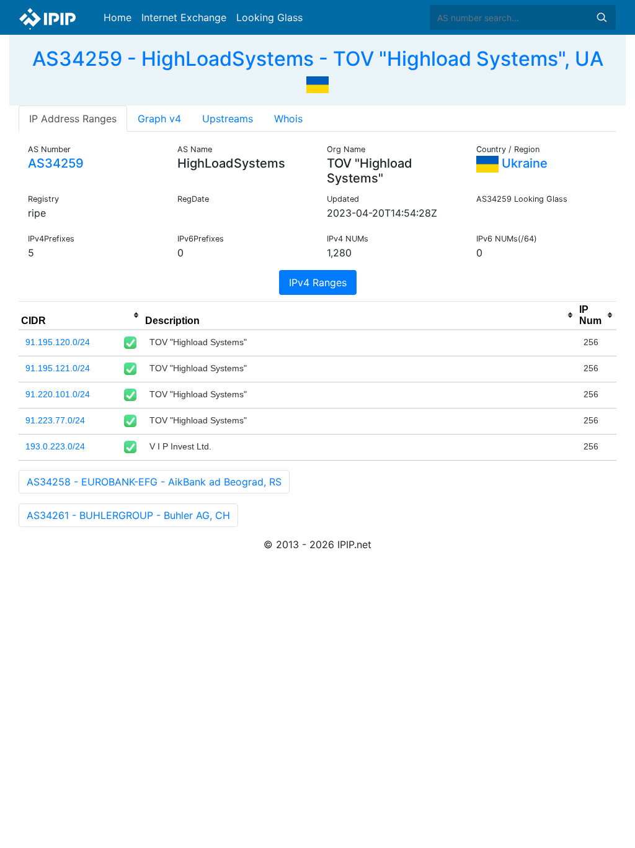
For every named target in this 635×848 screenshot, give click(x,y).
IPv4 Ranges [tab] (318, 282)
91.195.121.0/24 (57, 368)
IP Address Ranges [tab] (73, 118)
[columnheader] (81, 315)
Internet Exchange (183, 17)
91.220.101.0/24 (57, 394)
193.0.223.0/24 (55, 446)
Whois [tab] (288, 118)
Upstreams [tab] (227, 118)
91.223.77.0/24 (55, 420)
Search (601, 17)
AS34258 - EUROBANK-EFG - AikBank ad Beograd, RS (154, 482)
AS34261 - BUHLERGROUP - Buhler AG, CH (128, 515)
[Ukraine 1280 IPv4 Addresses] (317, 83)
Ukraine (523, 163)
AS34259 (56, 163)
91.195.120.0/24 (57, 342)
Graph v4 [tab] (159, 118)
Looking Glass (269, 17)
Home (117, 17)
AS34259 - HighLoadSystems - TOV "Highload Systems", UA (317, 59)
